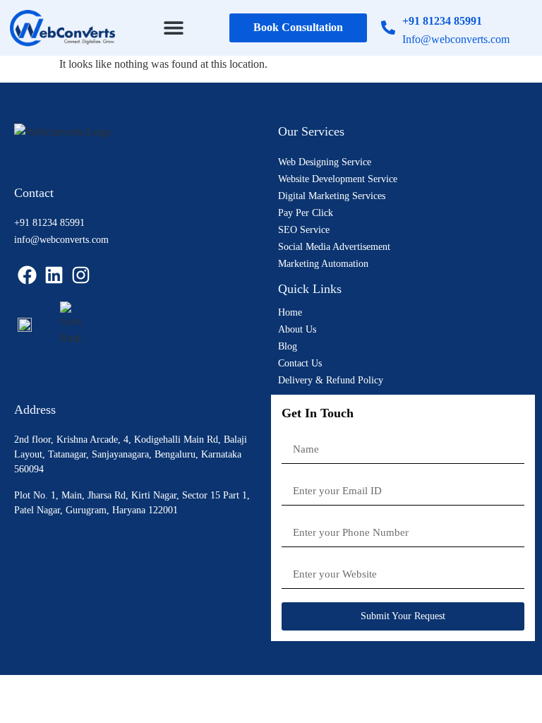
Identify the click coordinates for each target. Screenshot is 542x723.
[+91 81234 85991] (388, 27)
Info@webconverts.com (456, 39)
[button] (173, 28)
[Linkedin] (54, 274)
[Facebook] (27, 274)
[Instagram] (81, 274)
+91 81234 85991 (442, 21)
